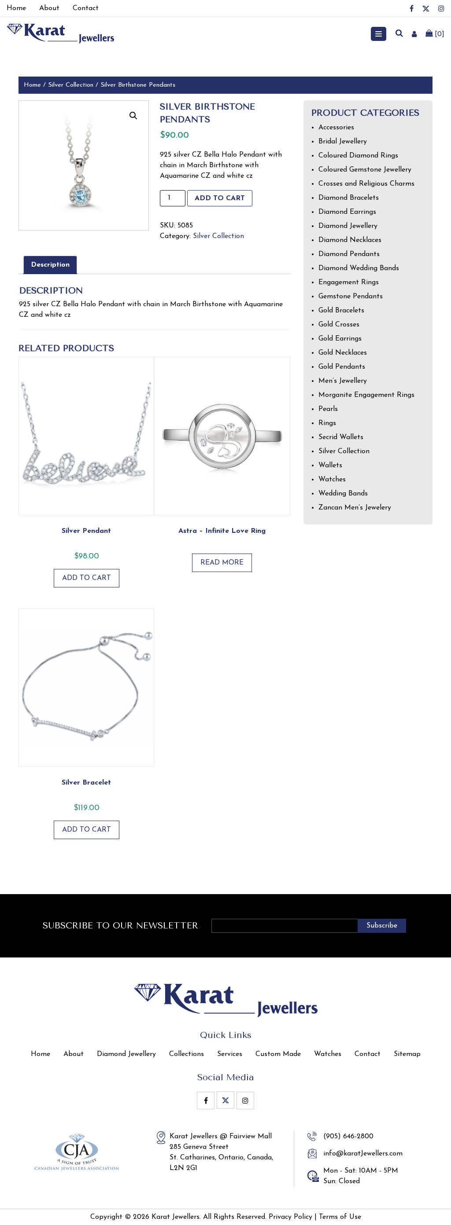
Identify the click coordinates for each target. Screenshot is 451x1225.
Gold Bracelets (341, 310)
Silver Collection (70, 85)
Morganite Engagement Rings (366, 395)
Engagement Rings (348, 282)
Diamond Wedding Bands (358, 268)
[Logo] (60, 33)
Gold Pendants (341, 366)
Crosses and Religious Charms (366, 183)
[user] (414, 33)
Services (229, 1054)
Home (32, 85)
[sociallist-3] (441, 8)
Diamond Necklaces (349, 240)
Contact (368, 1054)
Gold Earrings (340, 338)
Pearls (328, 409)
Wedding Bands (343, 493)
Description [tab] (50, 264)
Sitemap (407, 1054)
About (73, 1054)
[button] (133, 116)
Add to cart (220, 198)
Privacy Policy (290, 1217)
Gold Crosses (338, 324)
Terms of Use (340, 1217)
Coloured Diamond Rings (358, 155)
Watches (332, 479)
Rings (327, 423)
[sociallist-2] (425, 8)
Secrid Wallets (340, 437)
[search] (399, 34)
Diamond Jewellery (347, 226)
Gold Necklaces (342, 352)
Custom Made (278, 1054)
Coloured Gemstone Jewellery (364, 169)
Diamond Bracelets (348, 198)
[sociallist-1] (412, 8)
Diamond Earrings (347, 212)
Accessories (336, 127)
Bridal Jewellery (342, 141)
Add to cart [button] (86, 578)
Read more (222, 562)
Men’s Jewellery (342, 381)
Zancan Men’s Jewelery (354, 507)
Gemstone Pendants (350, 296)
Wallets (330, 465)
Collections (186, 1054)
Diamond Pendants (349, 254)
